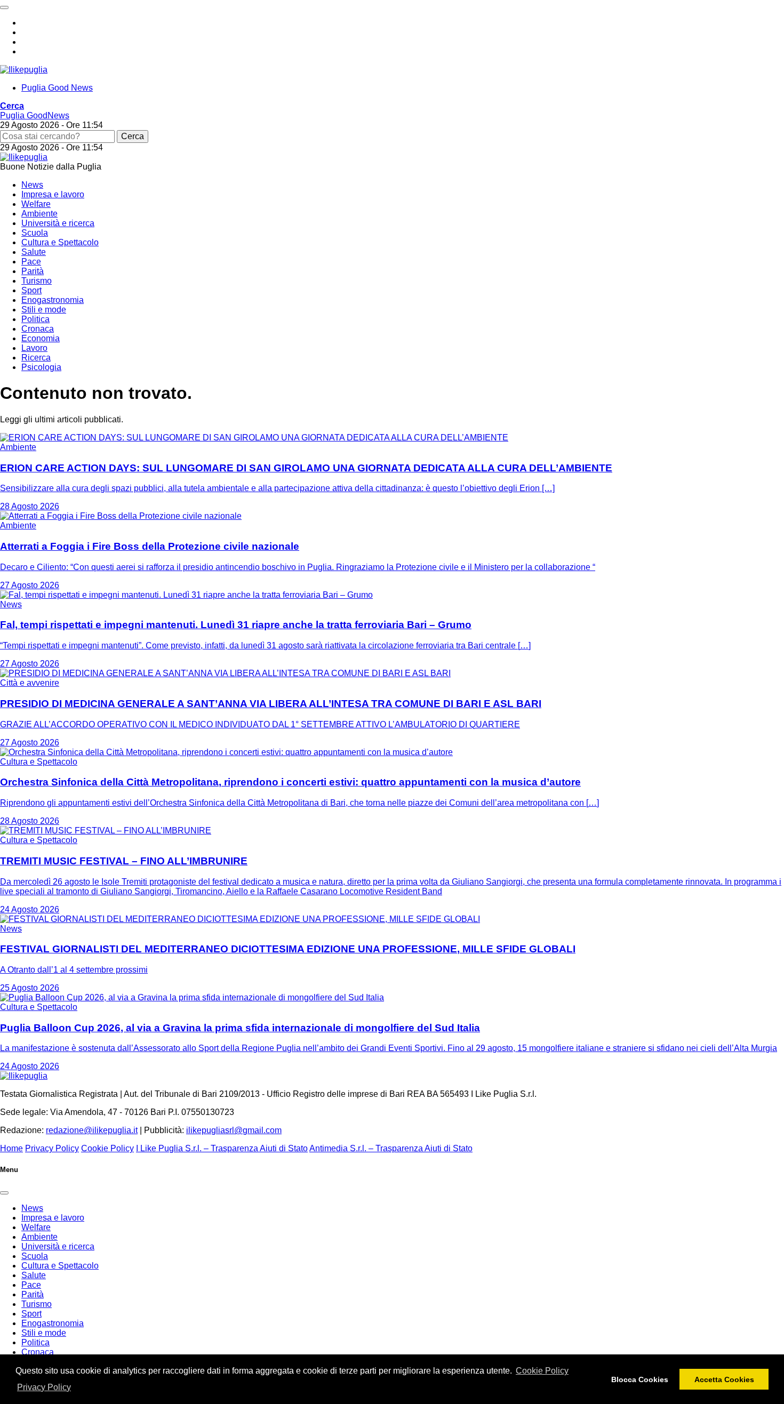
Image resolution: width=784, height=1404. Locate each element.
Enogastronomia (52, 299)
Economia (40, 338)
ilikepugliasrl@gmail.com (234, 1130)
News (32, 184)
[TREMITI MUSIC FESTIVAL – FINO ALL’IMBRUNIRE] (105, 830)
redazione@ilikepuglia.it (92, 1130)
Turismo (36, 280)
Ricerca (36, 357)
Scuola (34, 232)
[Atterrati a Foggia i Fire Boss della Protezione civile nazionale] (121, 515)
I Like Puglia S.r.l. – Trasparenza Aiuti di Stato (222, 1148)
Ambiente (39, 213)
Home (11, 1148)
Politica (35, 319)
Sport (31, 290)
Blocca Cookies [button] (639, 1379)
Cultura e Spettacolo (60, 242)
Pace (31, 261)
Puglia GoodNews (34, 115)
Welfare (36, 203)
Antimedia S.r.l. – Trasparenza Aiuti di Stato (391, 1148)
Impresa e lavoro (52, 194)
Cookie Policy (542, 1370)
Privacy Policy (44, 1387)
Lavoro (34, 347)
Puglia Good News (57, 87)
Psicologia (41, 367)
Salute (33, 251)
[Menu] (4, 7)
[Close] (4, 1192)
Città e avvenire (29, 682)
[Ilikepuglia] (23, 69)
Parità (32, 271)
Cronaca (37, 328)
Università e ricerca (57, 223)
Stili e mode (43, 309)
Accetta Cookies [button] (724, 1379)
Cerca (132, 136)
